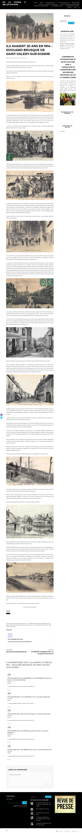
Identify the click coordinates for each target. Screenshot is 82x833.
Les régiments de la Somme (72, 5)
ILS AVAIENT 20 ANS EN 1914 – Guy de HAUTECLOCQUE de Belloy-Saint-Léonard (43, 804)
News (41, 2)
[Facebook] (1, 415)
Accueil (36, 2)
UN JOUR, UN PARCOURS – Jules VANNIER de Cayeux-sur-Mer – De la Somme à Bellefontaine (29, 749)
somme (7, 626)
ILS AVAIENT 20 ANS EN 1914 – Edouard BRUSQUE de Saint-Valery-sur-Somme (43, 819)
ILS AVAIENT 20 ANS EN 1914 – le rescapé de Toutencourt (42, 651)
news (34, 624)
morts (31, 624)
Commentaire (46, 783)
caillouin (7, 624)
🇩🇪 (78, 7)
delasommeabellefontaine (22, 57)
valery (10, 626)
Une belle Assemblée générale (16, 650)
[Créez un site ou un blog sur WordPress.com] (6, 830)
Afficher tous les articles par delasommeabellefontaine (20, 641)
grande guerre (24, 624)
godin (20, 624)
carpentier (12, 624)
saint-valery (48, 624)
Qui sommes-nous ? (50, 2)
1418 (31, 623)
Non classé (24, 623)
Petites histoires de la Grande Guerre (70, 4)
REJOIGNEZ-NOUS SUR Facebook (67, 112)
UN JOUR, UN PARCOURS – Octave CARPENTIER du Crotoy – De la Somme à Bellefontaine (28, 696)
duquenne (16, 624)
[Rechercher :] (66, 20)
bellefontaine (43, 623)
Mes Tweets (62, 131)
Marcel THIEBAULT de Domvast (42, 808)
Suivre (25, 802)
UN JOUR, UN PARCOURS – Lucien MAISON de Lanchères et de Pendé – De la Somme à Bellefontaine (27, 731)
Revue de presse (75, 2)
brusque (48, 623)
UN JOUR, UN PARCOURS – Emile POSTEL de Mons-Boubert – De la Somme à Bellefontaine (29, 713)
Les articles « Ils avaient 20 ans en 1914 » (48, 4)
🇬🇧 (75, 7)
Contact (69, 7)
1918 (36, 623)
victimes (13, 626)
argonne (39, 623)
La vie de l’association (63, 2)
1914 (34, 623)
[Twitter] (1, 418)
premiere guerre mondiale (41, 624)
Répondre (9, 683)
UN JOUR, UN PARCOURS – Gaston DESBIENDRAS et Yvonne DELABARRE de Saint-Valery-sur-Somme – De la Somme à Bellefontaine (29, 679)
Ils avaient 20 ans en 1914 (16, 623)
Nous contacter (63, 92)
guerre (28, 624)
